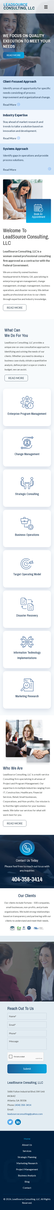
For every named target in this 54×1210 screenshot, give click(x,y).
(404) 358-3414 (23, 1104)
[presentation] (25, 1056)
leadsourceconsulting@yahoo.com (25, 1113)
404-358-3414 (27, 879)
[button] (13, 55)
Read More (9, 104)
